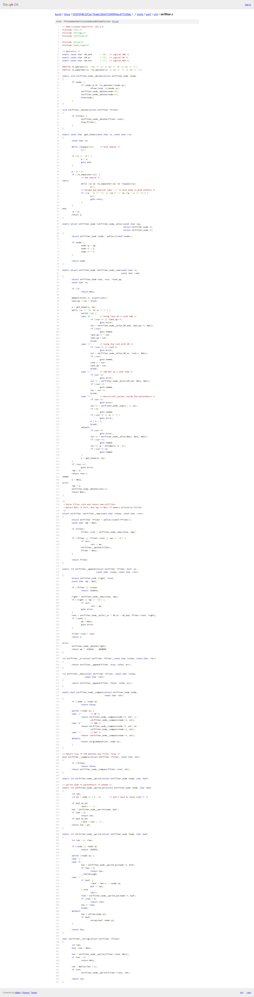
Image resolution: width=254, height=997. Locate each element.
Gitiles (18, 992)
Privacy (25, 992)
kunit (58, 14)
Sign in (248, 4)
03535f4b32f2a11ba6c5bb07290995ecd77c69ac (102, 14)
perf (148, 14)
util (156, 14)
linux (67, 14)
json (248, 992)
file (115, 21)
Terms (34, 992)
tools (140, 14)
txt (241, 992)
